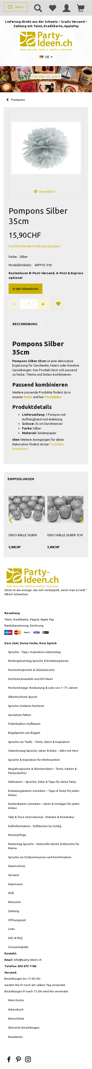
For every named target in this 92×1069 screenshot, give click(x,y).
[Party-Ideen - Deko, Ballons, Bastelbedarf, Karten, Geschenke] (46, 40)
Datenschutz (16, 865)
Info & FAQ (15, 937)
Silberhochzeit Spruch (22, 696)
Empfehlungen (21, 479)
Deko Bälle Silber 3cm (65, 535)
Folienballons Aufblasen (24, 723)
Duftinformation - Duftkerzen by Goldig (34, 826)
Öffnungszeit (17, 920)
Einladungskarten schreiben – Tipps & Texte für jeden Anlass (43, 792)
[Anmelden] (66, 8)
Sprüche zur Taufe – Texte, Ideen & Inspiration (39, 741)
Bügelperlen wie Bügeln (24, 732)
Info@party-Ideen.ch (28, 959)
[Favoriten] (52, 8)
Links (11, 928)
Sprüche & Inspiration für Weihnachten (34, 759)
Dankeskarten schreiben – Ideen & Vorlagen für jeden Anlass (43, 805)
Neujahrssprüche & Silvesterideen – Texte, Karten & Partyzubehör (42, 770)
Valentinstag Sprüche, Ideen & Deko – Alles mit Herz (43, 750)
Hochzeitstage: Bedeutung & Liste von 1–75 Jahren (43, 687)
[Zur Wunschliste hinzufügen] (58, 303)
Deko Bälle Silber (23, 535)
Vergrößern (47, 191)
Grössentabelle (18, 947)
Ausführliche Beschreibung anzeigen (34, 246)
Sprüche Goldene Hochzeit (26, 705)
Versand (13, 875)
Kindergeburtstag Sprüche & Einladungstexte (38, 660)
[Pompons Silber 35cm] (46, 148)
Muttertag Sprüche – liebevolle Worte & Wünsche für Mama (43, 846)
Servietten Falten (19, 714)
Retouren (14, 901)
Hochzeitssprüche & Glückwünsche (31, 669)
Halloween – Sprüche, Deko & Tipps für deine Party (42, 781)
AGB (11, 892)
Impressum (15, 884)
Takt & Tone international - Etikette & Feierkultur (41, 817)
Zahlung (13, 911)
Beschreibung (25, 324)
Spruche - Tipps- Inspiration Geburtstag (34, 651)
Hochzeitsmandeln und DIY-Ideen (30, 678)
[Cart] (80, 8)
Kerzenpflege (17, 834)
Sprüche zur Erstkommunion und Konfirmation (39, 857)
